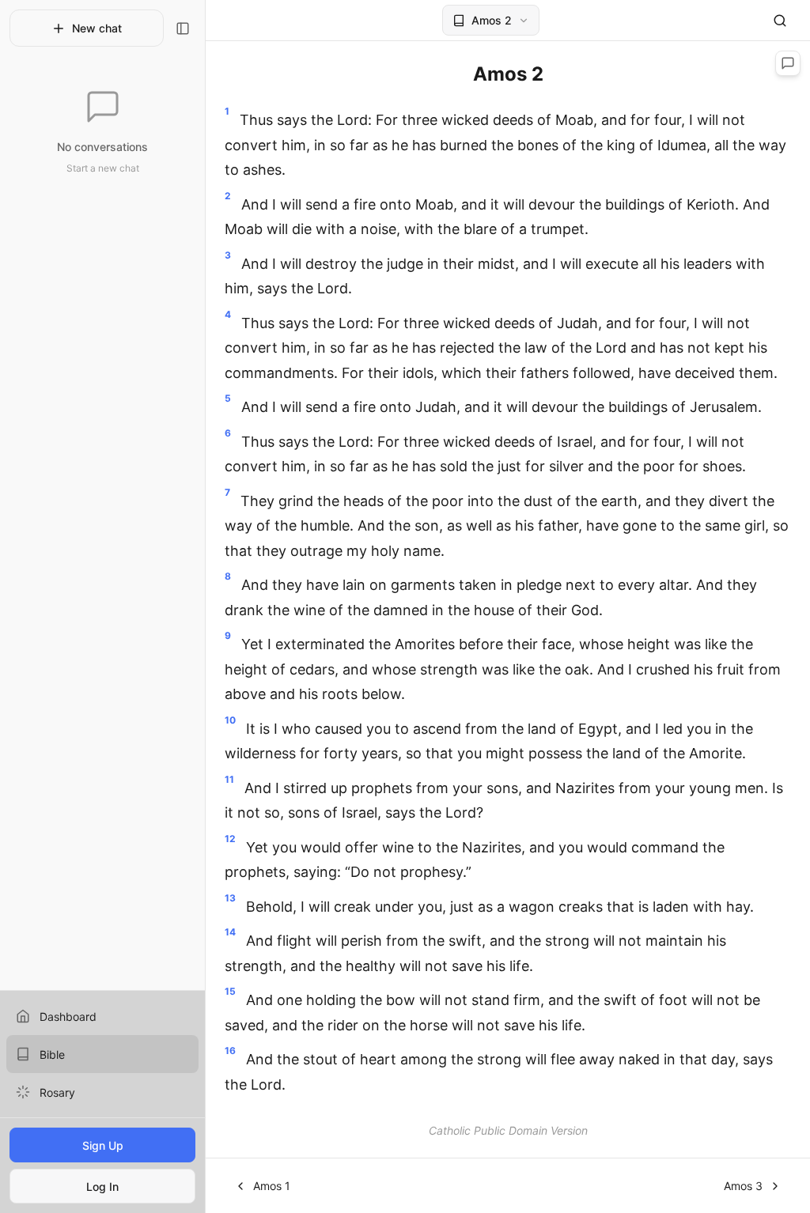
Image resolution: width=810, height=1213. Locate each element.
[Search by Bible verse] (780, 20)
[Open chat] (788, 63)
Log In (102, 1186)
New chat (97, 28)
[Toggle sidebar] (182, 28)
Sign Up (102, 1145)
